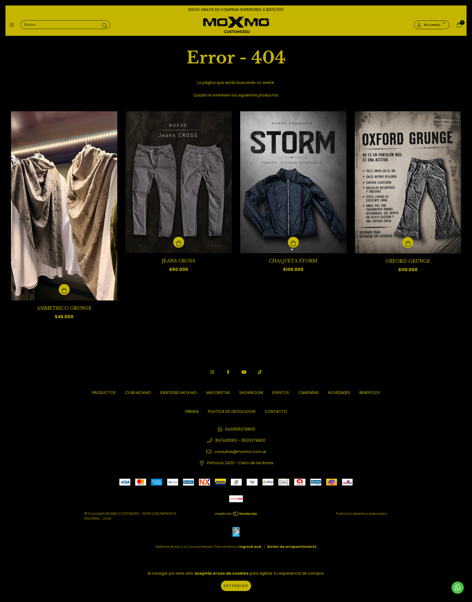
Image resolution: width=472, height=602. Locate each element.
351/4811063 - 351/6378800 (240, 440)
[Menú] (12, 25)
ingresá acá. (250, 546)
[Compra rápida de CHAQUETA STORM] (293, 242)
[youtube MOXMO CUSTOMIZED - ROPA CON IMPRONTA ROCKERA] (244, 372)
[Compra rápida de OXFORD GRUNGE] (407, 242)
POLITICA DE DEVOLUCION (231, 411)
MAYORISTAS (218, 392)
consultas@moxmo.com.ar (240, 451)
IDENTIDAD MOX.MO (178, 392)
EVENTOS (280, 392)
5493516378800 (240, 429)
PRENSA (192, 411)
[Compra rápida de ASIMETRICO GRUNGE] (64, 289)
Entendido (236, 585)
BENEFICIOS (369, 392)
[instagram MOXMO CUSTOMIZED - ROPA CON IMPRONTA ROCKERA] (212, 372)
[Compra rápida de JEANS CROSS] (178, 242)
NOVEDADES (339, 392)
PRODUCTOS (104, 392)
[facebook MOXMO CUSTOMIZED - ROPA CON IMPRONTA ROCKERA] (228, 372)
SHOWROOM (251, 392)
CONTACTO (276, 411)
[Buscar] (105, 26)
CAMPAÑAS (308, 392)
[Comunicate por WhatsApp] (458, 587)
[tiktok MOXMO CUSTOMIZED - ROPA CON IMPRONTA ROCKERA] (259, 372)
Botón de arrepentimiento (292, 546)
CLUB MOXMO (138, 392)
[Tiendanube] (236, 515)
